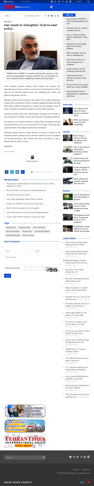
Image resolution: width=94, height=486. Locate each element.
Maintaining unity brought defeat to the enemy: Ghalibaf (76, 46)
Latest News (69, 238)
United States (11, 227)
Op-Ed (66, 132)
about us (76, 470)
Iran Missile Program (42, 231)
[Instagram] (74, 457)
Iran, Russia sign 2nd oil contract (18, 195)
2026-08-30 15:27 (72, 283)
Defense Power (28, 235)
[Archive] (88, 457)
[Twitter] (77, 457)
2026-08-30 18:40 (72, 256)
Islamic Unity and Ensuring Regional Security (81, 161)
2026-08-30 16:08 (72, 274)
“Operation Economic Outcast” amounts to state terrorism (76, 78)
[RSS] (84, 457)
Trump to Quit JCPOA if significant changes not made (26, 217)
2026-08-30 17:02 (72, 265)
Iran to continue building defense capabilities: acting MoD (77, 37)
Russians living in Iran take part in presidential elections (26, 190)
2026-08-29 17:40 (72, 390)
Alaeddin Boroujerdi (13, 235)
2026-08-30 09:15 (72, 335)
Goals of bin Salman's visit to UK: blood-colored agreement (27, 212)
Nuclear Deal (27, 231)
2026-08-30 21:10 (72, 247)
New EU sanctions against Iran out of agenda (23, 208)
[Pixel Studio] (87, 482)
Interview (67, 104)
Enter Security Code (12, 268)
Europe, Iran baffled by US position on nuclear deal (25, 204)
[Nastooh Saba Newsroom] (81, 482)
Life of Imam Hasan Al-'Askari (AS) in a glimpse (82, 197)
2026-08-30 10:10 (72, 317)
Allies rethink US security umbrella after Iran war (81, 181)
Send (7, 276)
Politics (7, 16)
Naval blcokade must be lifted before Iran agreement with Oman (77, 93)
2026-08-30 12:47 (84, 299)
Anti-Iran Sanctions (13, 231)
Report (66, 191)
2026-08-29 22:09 (72, 344)
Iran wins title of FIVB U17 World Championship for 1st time (77, 21)
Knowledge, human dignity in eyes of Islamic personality (82, 229)
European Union (24, 227)
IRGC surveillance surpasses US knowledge (81, 122)
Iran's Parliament (39, 227)
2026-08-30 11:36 (72, 308)
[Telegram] (70, 457)
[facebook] (81, 457)
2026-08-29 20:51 (72, 363)
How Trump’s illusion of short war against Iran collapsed (76, 62)
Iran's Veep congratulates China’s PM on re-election (25, 199)
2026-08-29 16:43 (83, 397)
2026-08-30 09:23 (72, 326)
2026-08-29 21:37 (72, 354)
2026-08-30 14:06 (72, 292)
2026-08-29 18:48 (72, 372)
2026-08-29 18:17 (72, 381)
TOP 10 (69, 15)
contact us (86, 470)
